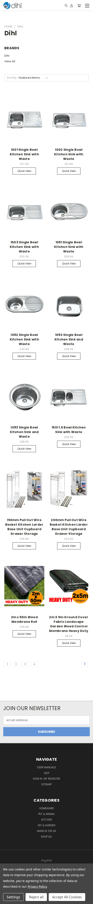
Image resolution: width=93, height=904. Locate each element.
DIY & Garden (46, 825)
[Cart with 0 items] (79, 5)
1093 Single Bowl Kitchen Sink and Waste (24, 432)
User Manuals (46, 767)
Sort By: (12, 78)
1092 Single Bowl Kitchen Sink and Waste (69, 339)
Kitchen (46, 819)
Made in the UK (46, 831)
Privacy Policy (37, 886)
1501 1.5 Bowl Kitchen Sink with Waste (69, 429)
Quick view (24, 171)
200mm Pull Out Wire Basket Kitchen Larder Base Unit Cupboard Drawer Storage (69, 527)
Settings (13, 897)
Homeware (46, 808)
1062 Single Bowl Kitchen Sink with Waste (24, 339)
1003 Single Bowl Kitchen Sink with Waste (24, 247)
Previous (6, 899)
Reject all (36, 897)
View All (9, 61)
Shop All (46, 836)
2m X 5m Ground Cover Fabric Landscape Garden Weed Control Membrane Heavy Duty (68, 624)
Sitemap (46, 784)
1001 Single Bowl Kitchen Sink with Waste (24, 154)
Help (46, 773)
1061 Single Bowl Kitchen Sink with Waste (68, 247)
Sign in (38, 778)
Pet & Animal (46, 814)
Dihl (6, 56)
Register (54, 778)
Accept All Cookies (67, 897)
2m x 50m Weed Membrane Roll (24, 619)
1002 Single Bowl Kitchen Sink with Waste (68, 154)
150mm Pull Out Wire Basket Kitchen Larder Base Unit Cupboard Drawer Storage (24, 527)
